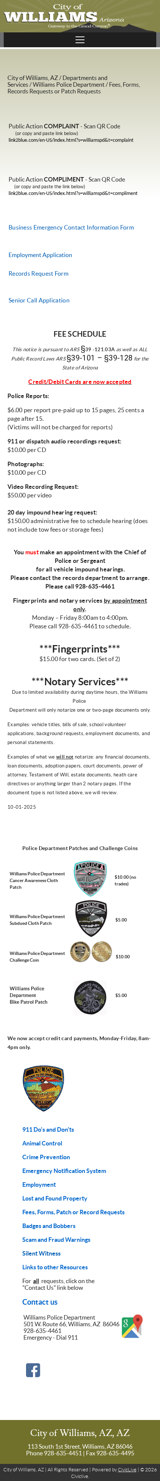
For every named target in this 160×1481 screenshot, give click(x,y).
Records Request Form (38, 273)
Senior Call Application (39, 300)
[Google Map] (132, 1337)
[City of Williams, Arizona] (80, 16)
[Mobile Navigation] (80, 39)
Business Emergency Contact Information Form (71, 227)
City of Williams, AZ (32, 77)
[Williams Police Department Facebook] (33, 1375)
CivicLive (127, 1469)
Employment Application (40, 254)
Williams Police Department (69, 84)
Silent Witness (41, 1253)
